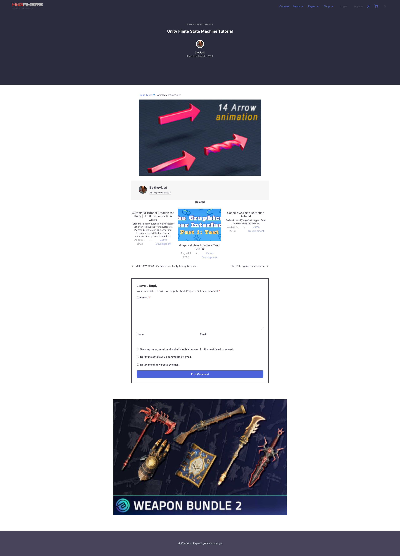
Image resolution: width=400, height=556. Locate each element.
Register (358, 6)
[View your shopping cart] (376, 6)
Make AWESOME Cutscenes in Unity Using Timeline (166, 266)
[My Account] (368, 6)
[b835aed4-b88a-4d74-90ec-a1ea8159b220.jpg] (200, 457)
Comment (143, 297)
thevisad (200, 52)
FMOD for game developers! (247, 266)
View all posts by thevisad (160, 193)
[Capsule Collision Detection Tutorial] (247, 222)
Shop (327, 6)
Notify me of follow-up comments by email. (166, 356)
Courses (284, 6)
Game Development (200, 24)
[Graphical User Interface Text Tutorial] (199, 225)
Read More (146, 95)
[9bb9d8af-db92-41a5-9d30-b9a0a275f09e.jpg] (200, 137)
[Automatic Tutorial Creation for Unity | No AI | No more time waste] (154, 228)
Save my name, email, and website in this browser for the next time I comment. (187, 349)
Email (203, 334)
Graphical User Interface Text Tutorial (199, 247)
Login (344, 6)
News (296, 6)
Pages (311, 6)
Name (140, 334)
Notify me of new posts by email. (159, 364)
